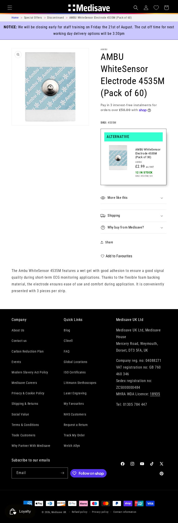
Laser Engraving (75, 393)
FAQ (66, 351)
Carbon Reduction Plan (28, 351)
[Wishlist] (156, 8)
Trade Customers (23, 435)
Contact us (19, 341)
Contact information (124, 511)
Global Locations (75, 362)
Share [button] (109, 242)
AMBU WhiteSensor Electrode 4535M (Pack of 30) (148, 153)
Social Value (20, 414)
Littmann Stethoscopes (80, 383)
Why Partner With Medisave (31, 446)
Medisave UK (58, 512)
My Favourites (74, 403)
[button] (10, 8)
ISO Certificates (75, 372)
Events (16, 362)
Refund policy (80, 511)
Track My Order (74, 435)
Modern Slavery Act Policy (30, 372)
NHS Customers (75, 414)
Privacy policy (100, 511)
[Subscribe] (62, 472)
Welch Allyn (72, 446)
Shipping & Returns (25, 403)
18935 (155, 394)
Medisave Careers (24, 383)
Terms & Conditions (25, 425)
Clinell (68, 341)
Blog (67, 330)
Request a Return (76, 425)
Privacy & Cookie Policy (28, 393)
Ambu (104, 49)
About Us (18, 330)
